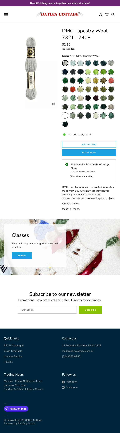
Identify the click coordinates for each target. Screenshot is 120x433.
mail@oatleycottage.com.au (77, 351)
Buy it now (89, 152)
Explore (22, 255)
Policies (8, 362)
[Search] (113, 14)
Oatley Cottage (33, 420)
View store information (81, 176)
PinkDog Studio (26, 423)
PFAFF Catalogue (14, 345)
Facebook (71, 381)
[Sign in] (100, 14)
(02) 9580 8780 (71, 356)
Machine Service (13, 356)
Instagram (72, 387)
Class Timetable (13, 351)
